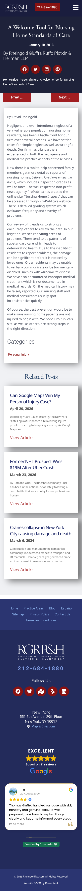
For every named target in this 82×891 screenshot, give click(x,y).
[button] (24, 69)
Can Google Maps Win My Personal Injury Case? (35, 398)
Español (66, 608)
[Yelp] (53, 691)
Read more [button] (16, 824)
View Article (21, 437)
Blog (15, 79)
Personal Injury (29, 79)
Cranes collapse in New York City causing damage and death (40, 530)
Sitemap (18, 614)
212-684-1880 (41, 668)
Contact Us (62, 614)
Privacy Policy (39, 614)
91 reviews (48, 764)
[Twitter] (29, 691)
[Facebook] (18, 691)
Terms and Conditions (41, 620)
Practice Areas (33, 608)
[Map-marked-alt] (41, 691)
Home (7, 79)
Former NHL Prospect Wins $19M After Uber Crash (36, 464)
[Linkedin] (64, 691)
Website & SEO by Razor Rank (41, 883)
